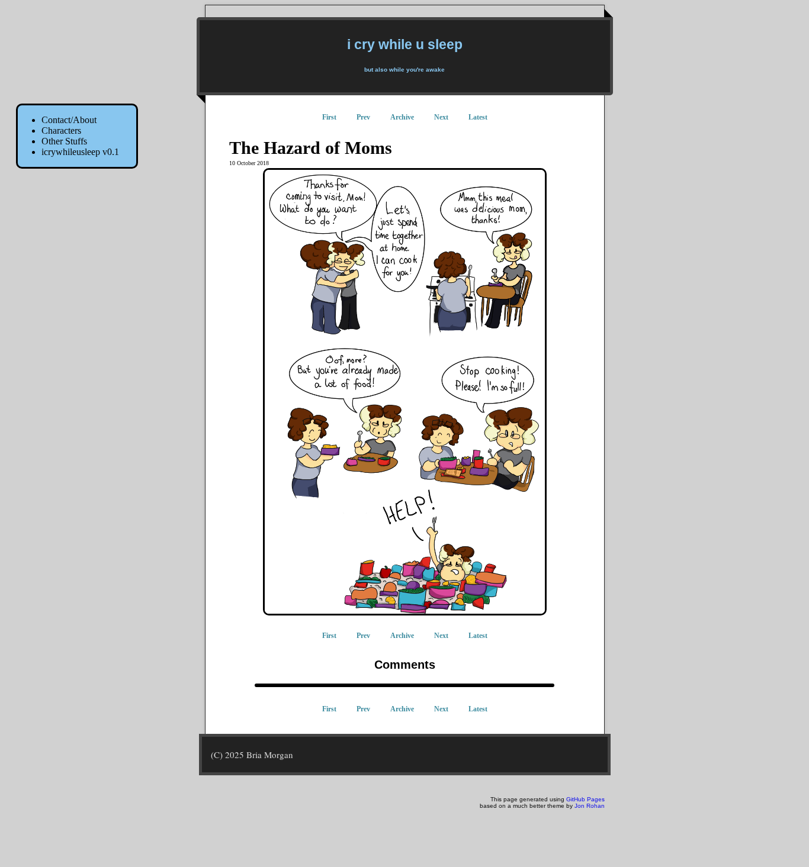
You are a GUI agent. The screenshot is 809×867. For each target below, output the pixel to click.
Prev (363, 117)
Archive (402, 117)
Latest (477, 117)
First (329, 117)
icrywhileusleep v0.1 (80, 152)
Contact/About (69, 120)
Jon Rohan (589, 805)
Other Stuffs (64, 141)
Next (441, 117)
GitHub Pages (585, 799)
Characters (61, 130)
